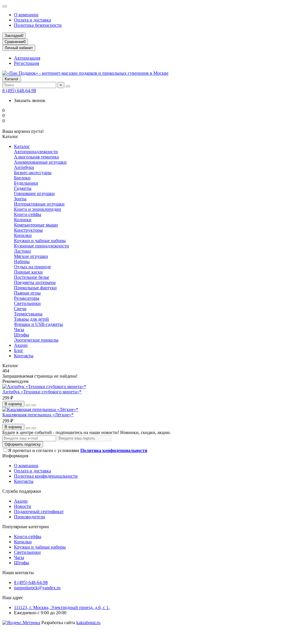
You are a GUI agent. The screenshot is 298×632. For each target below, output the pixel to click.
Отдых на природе (32, 266)
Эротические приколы (36, 340)
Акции (21, 345)
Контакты (23, 355)
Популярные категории (25, 526)
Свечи (20, 308)
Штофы (21, 334)
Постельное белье (31, 277)
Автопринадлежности (36, 151)
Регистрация (26, 63)
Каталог (12, 79)
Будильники (26, 183)
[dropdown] (4, 6)
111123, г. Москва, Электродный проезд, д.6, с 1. (62, 607)
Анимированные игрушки (40, 162)
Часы (19, 329)
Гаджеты (22, 188)
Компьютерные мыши (36, 224)
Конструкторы (28, 230)
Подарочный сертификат (39, 511)
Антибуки (24, 167)
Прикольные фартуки (35, 287)
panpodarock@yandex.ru (37, 587)
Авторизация (27, 58)
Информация (15, 455)
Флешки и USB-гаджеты (38, 324)
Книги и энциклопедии (37, 209)
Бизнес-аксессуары (33, 172)
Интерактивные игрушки (39, 203)
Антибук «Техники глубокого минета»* (41, 391)
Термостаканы (28, 313)
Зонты (20, 198)
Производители (29, 516)
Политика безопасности (38, 25)
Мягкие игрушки (31, 256)
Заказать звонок (29, 100)
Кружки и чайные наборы (40, 240)
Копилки (23, 235)
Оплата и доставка (32, 19)
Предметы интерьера (35, 282)
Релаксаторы (26, 298)
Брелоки (22, 177)
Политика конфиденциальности (46, 476)
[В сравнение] (33, 405)
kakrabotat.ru (88, 622)
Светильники (27, 303)
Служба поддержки (21, 491)
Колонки (22, 219)
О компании (26, 14)
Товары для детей (31, 319)
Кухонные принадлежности (41, 245)
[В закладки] (28, 405)
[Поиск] (67, 86)
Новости (22, 506)
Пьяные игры (27, 292)
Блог (18, 350)
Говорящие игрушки (34, 193)
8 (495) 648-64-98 (19, 90)
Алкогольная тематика (36, 156)
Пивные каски (28, 271)
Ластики (22, 251)
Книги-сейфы (27, 214)
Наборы (22, 261)
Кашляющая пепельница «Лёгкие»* (38, 414)
